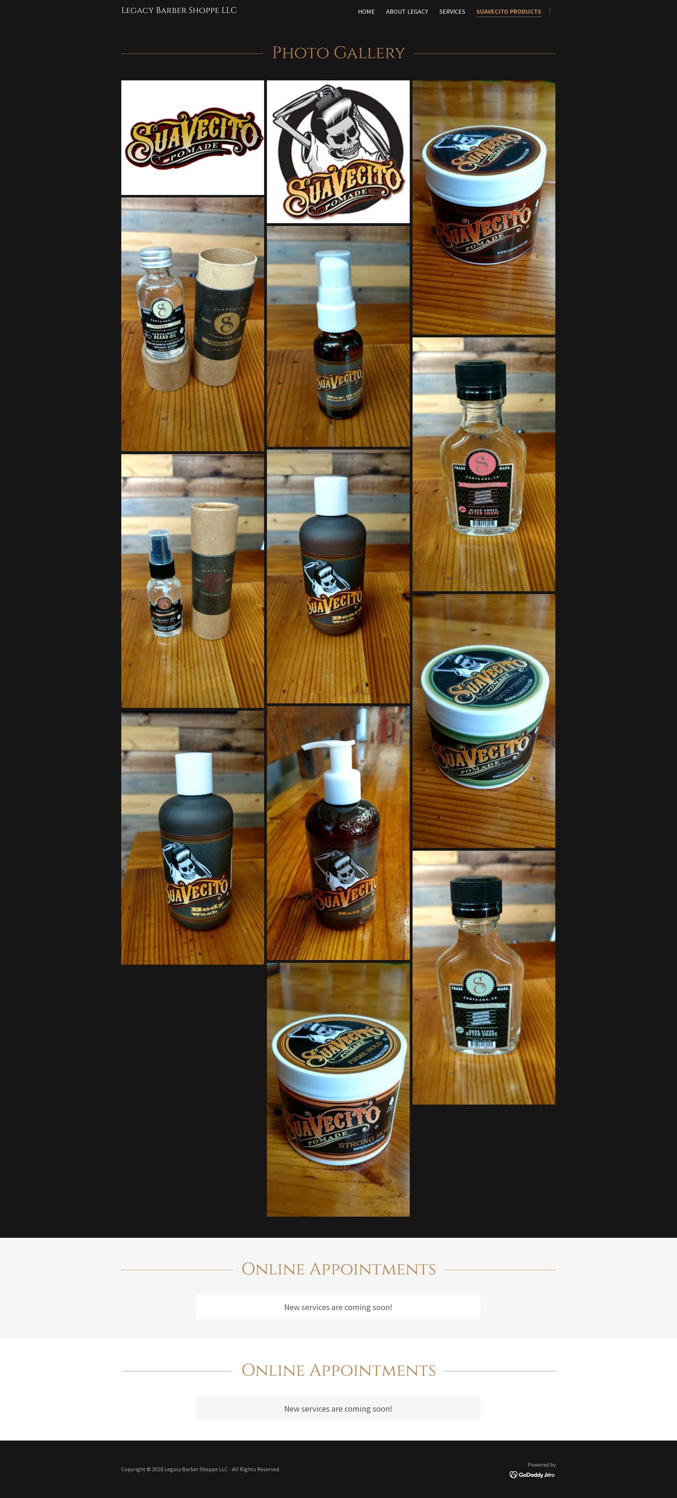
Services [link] (452, 11)
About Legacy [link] (407, 11)
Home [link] (366, 11)
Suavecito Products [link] (508, 11)
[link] (179, 11)
